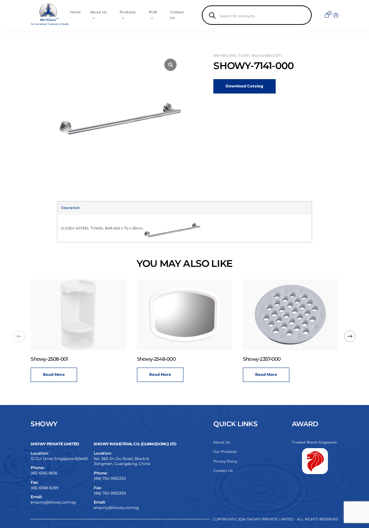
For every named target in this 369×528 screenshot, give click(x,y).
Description (70, 208)
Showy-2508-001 (49, 359)
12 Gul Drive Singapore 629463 (59, 458)
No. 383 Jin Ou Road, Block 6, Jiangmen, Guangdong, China (122, 461)
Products (127, 12)
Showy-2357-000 (261, 359)
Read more (54, 374)
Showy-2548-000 (156, 359)
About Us (221, 442)
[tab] (70, 208)
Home (75, 12)
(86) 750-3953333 (110, 478)
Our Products (225, 452)
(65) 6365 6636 (44, 473)
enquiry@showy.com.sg (53, 502)
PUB (153, 12)
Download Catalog (244, 86)
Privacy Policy (225, 461)
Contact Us (223, 471)
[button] (350, 336)
